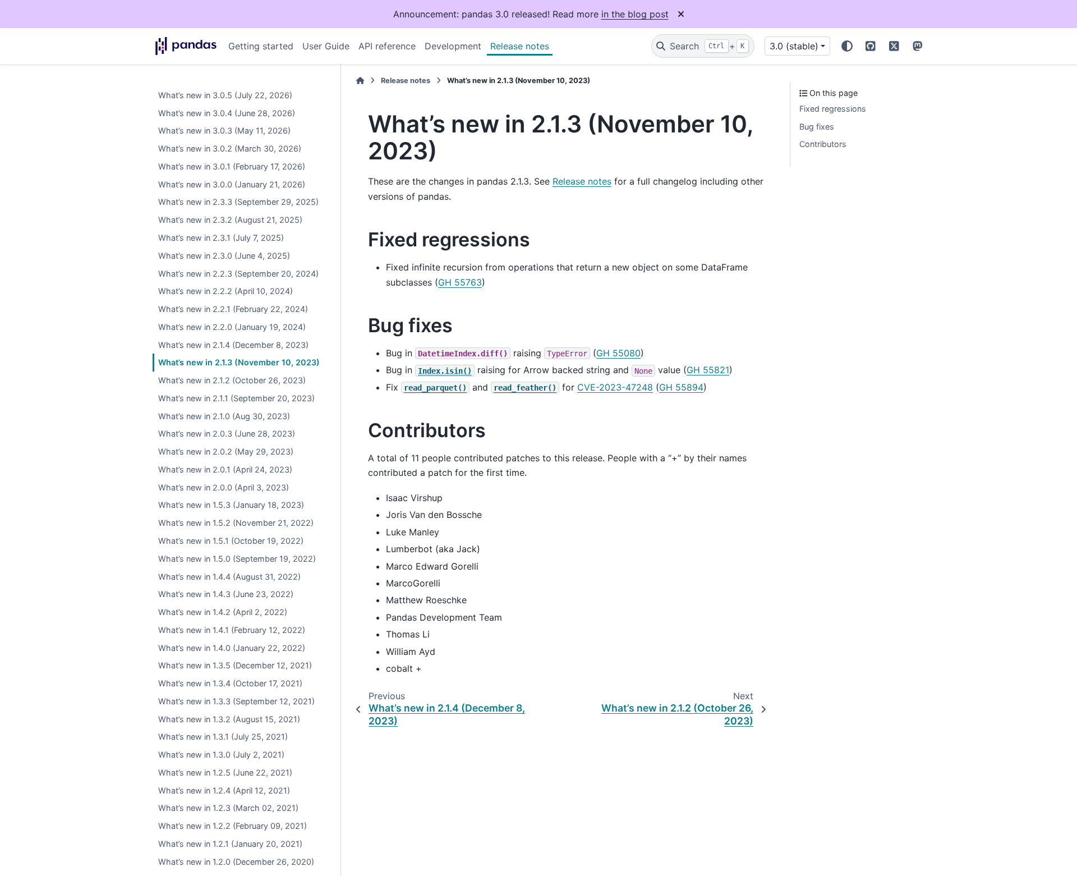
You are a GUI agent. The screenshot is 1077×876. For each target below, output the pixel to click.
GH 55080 (618, 353)
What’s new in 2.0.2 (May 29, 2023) (225, 452)
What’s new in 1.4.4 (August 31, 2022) (229, 576)
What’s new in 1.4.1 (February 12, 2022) (231, 630)
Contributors (822, 144)
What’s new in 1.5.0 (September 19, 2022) (237, 558)
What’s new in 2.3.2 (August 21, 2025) (230, 220)
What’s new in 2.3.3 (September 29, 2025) (238, 202)
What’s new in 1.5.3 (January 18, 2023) (231, 505)
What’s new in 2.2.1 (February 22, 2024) (233, 309)
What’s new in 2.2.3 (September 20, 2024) (238, 273)
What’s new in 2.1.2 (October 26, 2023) (232, 381)
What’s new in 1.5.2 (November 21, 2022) (236, 523)
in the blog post (635, 14)
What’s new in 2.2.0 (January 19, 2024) (232, 327)
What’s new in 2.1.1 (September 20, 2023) (236, 398)
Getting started (260, 46)
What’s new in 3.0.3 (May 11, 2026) (224, 131)
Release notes (519, 46)
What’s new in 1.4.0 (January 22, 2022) (231, 648)
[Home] (360, 80)
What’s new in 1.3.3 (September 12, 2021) (236, 701)
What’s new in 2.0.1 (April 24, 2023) (225, 469)
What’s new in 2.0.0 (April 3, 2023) (223, 487)
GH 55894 (681, 387)
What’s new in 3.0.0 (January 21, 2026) (231, 184)
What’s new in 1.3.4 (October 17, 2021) (230, 684)
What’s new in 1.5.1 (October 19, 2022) (230, 541)
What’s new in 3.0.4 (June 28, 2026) (226, 113)
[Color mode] (847, 46)
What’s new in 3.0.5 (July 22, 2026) (225, 95)
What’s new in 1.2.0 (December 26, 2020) (236, 861)
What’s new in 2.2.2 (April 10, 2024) (225, 291)
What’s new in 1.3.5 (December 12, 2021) (235, 666)
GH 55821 (708, 369)
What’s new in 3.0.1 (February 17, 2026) (231, 166)
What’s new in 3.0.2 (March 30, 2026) (229, 149)
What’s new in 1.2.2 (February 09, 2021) (232, 826)
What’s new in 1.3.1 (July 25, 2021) (223, 737)
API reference (387, 46)
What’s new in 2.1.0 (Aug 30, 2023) (224, 416)
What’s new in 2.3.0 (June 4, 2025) (224, 255)
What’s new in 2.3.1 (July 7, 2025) (221, 238)
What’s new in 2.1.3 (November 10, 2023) (239, 363)
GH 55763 (460, 282)
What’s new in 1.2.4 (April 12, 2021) (224, 790)
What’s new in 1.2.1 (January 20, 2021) (230, 844)
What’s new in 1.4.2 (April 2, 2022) (222, 612)
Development (453, 46)
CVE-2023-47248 (615, 387)
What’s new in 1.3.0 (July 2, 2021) (221, 755)
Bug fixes (816, 126)
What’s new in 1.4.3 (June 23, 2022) (225, 594)
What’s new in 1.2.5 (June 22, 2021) (225, 772)
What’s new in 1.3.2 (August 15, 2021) (229, 719)
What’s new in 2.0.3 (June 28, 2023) (226, 434)
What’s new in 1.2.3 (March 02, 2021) (228, 808)
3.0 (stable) (794, 46)
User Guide (325, 46)
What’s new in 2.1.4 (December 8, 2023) (233, 345)
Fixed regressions (832, 108)
